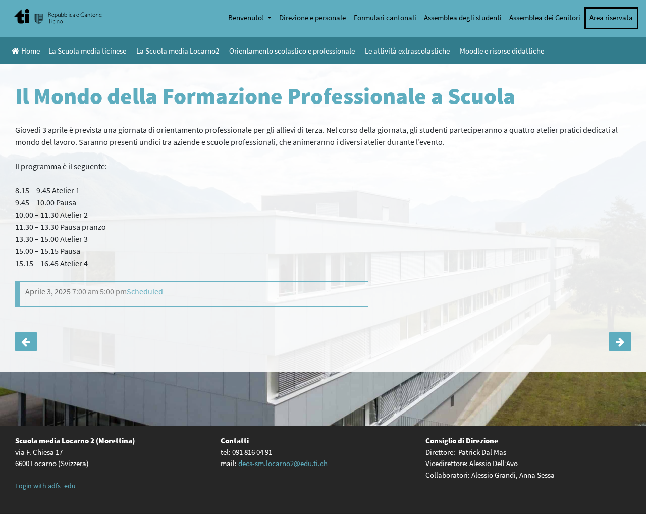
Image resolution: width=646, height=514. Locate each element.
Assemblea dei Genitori (544, 17)
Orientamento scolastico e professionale (292, 51)
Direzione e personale (312, 17)
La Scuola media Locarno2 (177, 51)
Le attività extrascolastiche (407, 51)
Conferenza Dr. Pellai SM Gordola (620, 342)
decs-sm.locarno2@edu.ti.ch (283, 463)
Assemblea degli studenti (463, 17)
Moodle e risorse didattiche (502, 51)
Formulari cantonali (385, 17)
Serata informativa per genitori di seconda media (26, 342)
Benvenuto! (246, 17)
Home (30, 51)
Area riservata (611, 17)
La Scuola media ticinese (87, 51)
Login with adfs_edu (45, 485)
